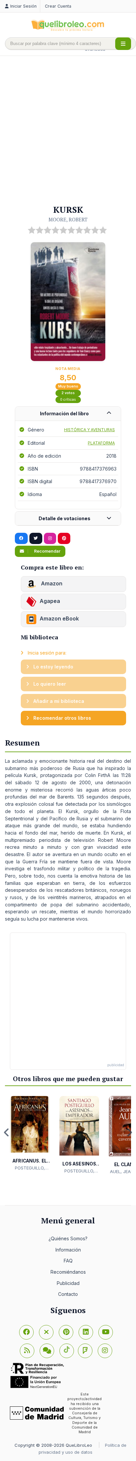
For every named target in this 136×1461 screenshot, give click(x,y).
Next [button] (129, 1132)
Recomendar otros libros (61, 718)
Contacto (68, 1294)
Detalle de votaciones (64, 518)
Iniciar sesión (23, 6)
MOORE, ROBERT (68, 219)
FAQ (68, 1260)
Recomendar (46, 551)
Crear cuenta (58, 6)
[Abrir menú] (123, 43)
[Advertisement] (68, 131)
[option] (29, 1133)
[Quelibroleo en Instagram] (50, 538)
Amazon (51, 583)
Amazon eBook (59, 618)
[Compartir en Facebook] (21, 538)
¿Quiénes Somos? (68, 1238)
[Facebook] (26, 1332)
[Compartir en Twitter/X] (35, 538)
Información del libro (64, 413)
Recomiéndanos (68, 1272)
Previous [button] (6, 1132)
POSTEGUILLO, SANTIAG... (30, 1168)
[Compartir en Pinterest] (64, 538)
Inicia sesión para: (46, 653)
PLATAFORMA (101, 442)
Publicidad (68, 1283)
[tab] (68, 414)
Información (68, 1250)
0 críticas (68, 399)
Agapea (50, 601)
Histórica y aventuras (89, 429)
